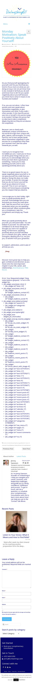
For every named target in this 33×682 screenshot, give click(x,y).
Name (4, 590)
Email (3, 597)
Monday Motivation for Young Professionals (22, 445)
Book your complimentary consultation (13, 647)
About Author (8, 456)
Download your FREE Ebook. (15, 269)
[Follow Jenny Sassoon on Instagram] (28, 463)
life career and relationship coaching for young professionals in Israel (15, 443)
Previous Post (8, 449)
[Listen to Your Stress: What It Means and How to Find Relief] (16, 521)
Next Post (26, 449)
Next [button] (29, 533)
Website (4, 604)
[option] (16, 531)
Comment (4, 569)
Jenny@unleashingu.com (13, 659)
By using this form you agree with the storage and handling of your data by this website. (16, 613)
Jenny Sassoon (7, 44)
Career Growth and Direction (24, 44)
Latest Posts (21, 456)
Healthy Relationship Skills (7, 46)
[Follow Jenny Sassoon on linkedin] (26, 463)
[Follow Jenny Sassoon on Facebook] (23, 463)
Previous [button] (3, 533)
